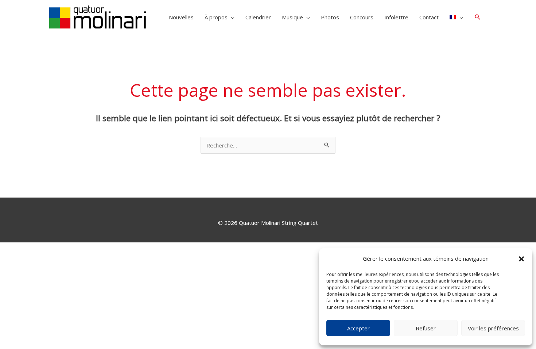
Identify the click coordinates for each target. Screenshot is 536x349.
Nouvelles (181, 17)
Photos (330, 17)
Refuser (426, 328)
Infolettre (396, 17)
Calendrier (258, 17)
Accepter (358, 328)
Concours (361, 17)
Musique (292, 17)
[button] (521, 258)
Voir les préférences (493, 328)
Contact (429, 17)
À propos (216, 17)
